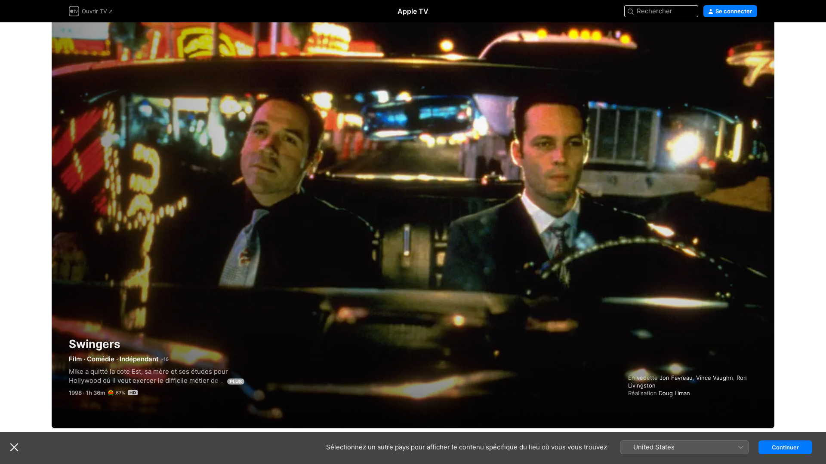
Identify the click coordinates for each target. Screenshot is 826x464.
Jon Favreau (676, 377)
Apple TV (413, 11)
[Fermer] (14, 447)
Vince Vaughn (714, 377)
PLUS (236, 382)
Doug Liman (674, 393)
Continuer (785, 447)
